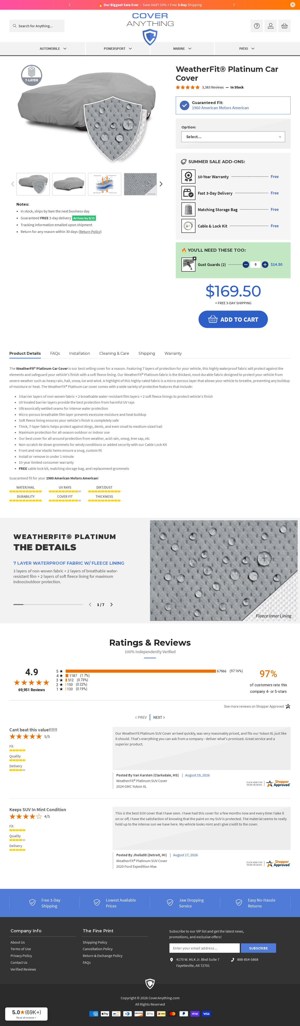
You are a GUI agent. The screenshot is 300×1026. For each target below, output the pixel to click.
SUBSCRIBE (258, 948)
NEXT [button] (158, 717)
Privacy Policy (21, 955)
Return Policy (90, 231)
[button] (161, 184)
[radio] (150, 671)
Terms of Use (21, 948)
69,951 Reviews (31, 690)
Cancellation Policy (97, 948)
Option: (188, 127)
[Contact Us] (257, 26)
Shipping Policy (95, 942)
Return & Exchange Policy (102, 955)
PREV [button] (142, 717)
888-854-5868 (247, 959)
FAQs (87, 962)
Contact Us (19, 962)
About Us (18, 942)
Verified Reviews (23, 969)
